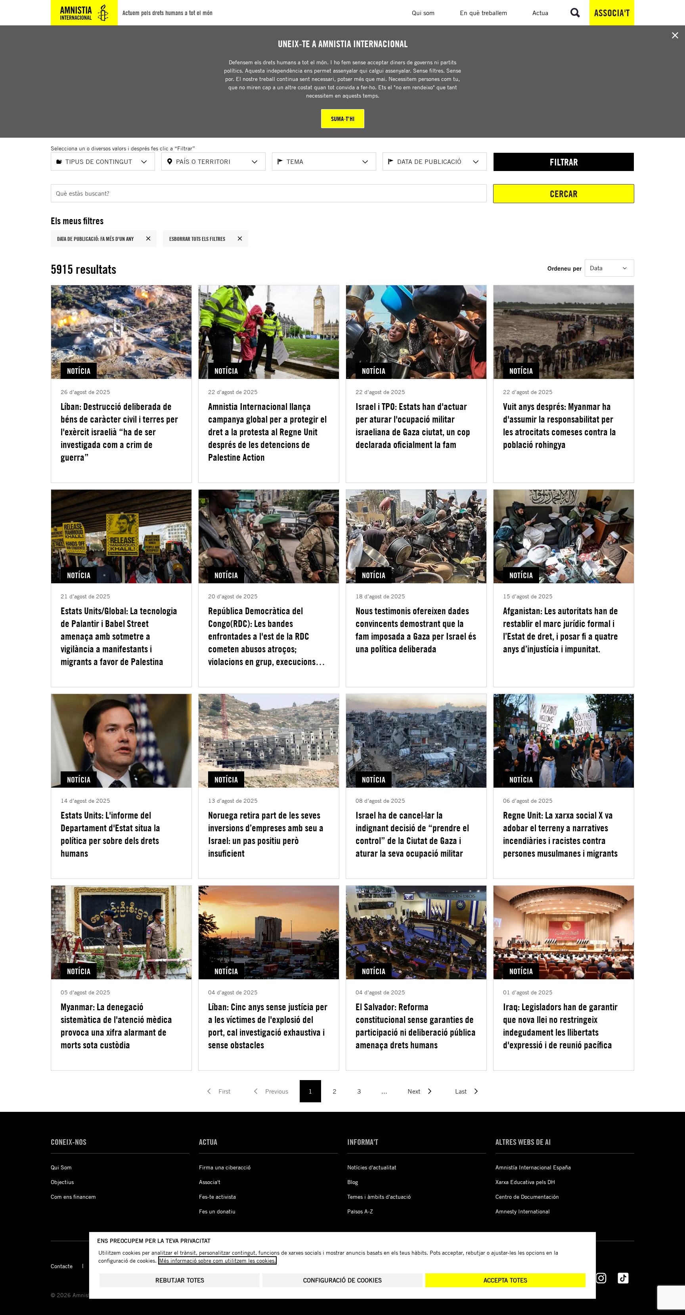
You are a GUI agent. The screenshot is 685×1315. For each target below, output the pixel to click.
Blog (352, 1182)
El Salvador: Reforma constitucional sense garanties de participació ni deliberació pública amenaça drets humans (416, 1026)
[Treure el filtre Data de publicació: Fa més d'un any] (148, 238)
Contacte (62, 1266)
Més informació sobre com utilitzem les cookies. (217, 1260)
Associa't (612, 13)
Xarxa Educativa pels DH (525, 1182)
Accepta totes (505, 1280)
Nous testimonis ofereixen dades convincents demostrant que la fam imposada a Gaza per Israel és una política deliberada (416, 630)
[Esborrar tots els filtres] (240, 238)
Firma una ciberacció (225, 1167)
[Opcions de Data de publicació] (475, 162)
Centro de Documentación (527, 1196)
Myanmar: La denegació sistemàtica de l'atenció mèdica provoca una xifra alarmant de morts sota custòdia (116, 1026)
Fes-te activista (217, 1196)
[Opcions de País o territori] (254, 162)
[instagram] (601, 1278)
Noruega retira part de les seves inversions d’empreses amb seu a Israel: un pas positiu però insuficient (265, 834)
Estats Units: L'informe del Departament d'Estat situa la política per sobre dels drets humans (110, 834)
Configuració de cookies (342, 1280)
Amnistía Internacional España (533, 1167)
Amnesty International (523, 1211)
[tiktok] (623, 1278)
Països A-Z (360, 1211)
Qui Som (61, 1167)
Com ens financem (73, 1196)
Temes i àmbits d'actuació (379, 1196)
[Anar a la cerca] (575, 12)
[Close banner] (675, 35)
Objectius (62, 1182)
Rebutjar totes (179, 1280)
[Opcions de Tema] (365, 162)
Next (414, 1091)
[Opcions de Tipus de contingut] (144, 162)
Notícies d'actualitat (371, 1167)
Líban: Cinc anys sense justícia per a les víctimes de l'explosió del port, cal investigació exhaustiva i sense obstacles (267, 1026)
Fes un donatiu (217, 1211)
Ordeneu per (564, 268)
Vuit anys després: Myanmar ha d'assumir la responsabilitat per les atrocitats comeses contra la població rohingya (559, 425)
